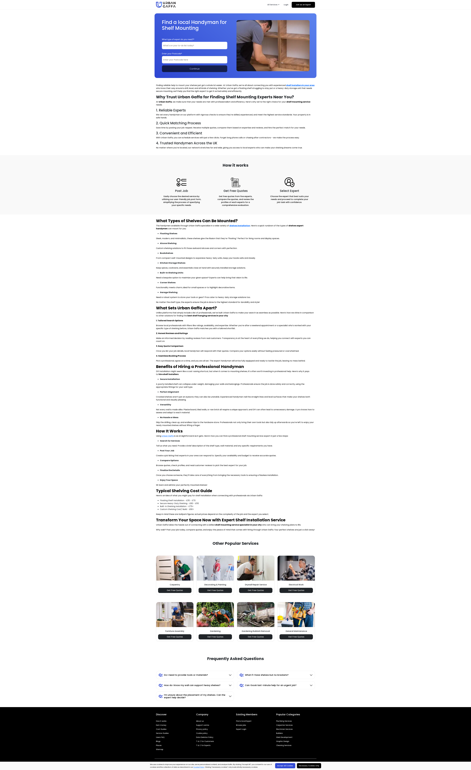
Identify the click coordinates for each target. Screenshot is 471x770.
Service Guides (162, 733)
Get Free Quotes (175, 590)
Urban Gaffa (168, 436)
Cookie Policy (198, 767)
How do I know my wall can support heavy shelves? (189, 685)
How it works (161, 721)
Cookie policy (202, 733)
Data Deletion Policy (204, 737)
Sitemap (159, 749)
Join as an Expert (303, 4)
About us (200, 721)
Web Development (284, 737)
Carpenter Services (284, 725)
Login (286, 4)
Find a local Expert (243, 721)
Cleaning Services (283, 745)
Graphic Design (282, 741)
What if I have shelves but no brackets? (264, 675)
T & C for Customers (205, 741)
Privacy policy (202, 729)
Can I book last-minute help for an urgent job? (268, 685)
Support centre (202, 725)
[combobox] (194, 45)
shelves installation (239, 225)
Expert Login (241, 729)
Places (159, 745)
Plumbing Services (284, 721)
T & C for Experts (203, 745)
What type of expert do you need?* (178, 39)
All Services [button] (272, 4)
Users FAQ (160, 737)
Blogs (158, 741)
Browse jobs (241, 725)
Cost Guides (161, 729)
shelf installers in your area (300, 85)
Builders (279, 733)
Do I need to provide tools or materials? (183, 675)
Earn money (161, 725)
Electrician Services (284, 729)
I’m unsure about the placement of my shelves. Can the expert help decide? (192, 696)
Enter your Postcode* (172, 53)
